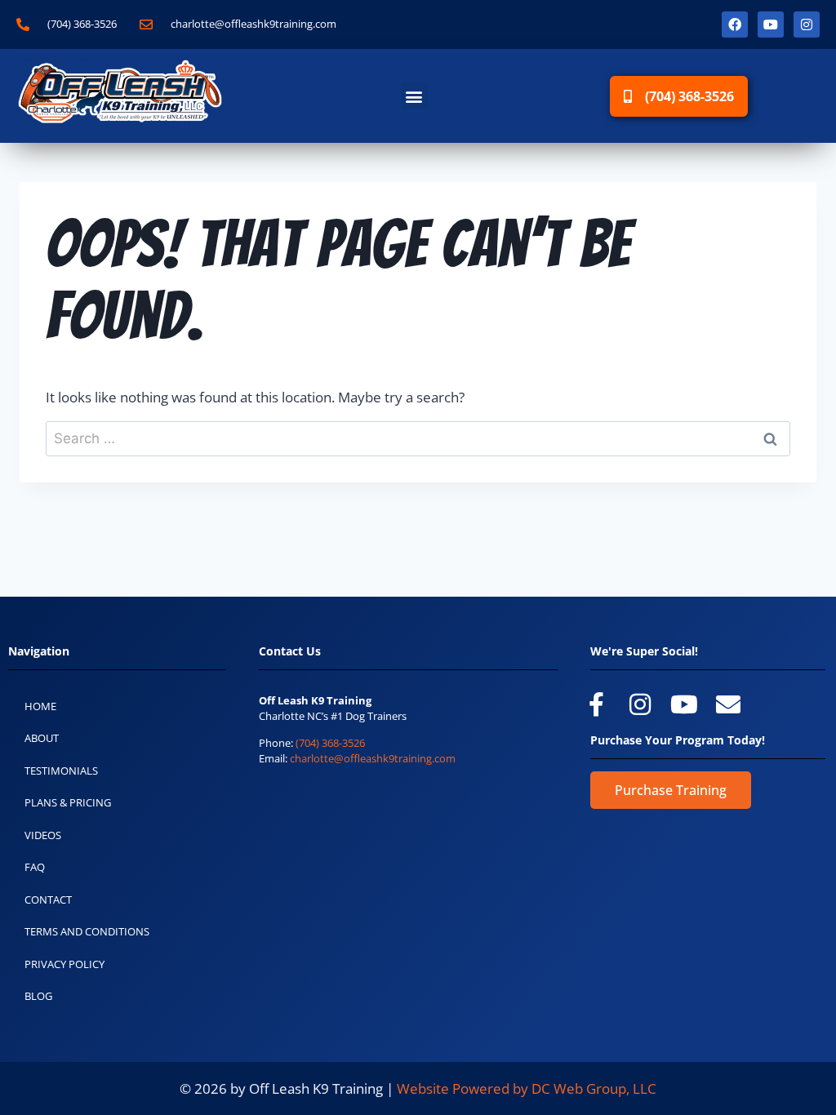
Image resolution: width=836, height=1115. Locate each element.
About (41, 738)
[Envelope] (728, 704)
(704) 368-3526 (330, 742)
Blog (38, 995)
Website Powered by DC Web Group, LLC (526, 1088)
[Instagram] (807, 24)
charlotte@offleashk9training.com (373, 758)
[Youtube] (771, 24)
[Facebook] (735, 24)
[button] (414, 95)
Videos (42, 835)
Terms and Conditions (86, 931)
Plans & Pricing (67, 802)
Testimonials (61, 770)
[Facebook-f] (596, 704)
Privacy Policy (64, 964)
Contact (48, 899)
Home (40, 706)
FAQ (34, 867)
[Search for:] (418, 438)
